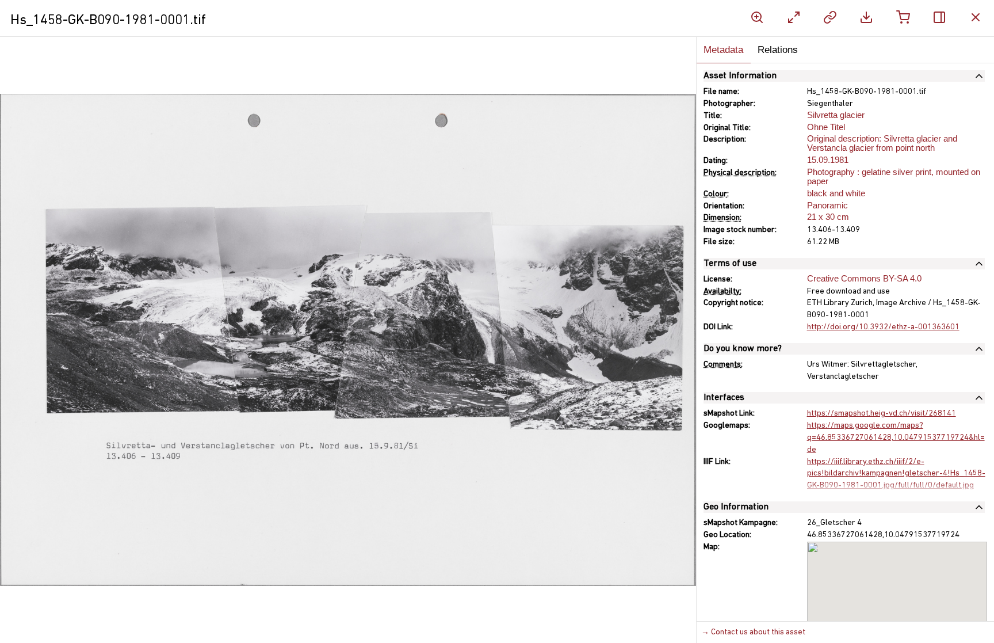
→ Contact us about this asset (753, 632)
